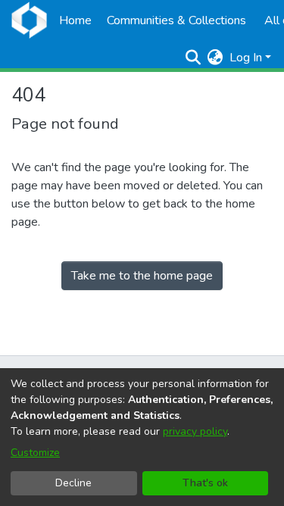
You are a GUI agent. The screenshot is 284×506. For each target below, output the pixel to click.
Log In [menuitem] (245, 57)
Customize (35, 452)
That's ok (205, 483)
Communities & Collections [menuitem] (176, 20)
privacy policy (195, 431)
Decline (73, 483)
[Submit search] (193, 57)
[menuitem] (215, 57)
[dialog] (142, 437)
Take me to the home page (142, 275)
